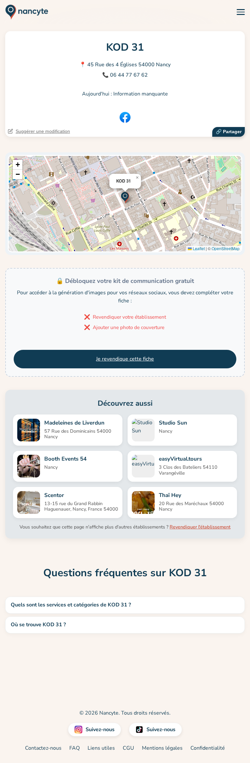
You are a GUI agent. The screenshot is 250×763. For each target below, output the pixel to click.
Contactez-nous (43, 748)
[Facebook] (125, 117)
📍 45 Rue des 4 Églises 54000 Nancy (125, 64)
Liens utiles (101, 748)
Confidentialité (207, 748)
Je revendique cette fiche (125, 358)
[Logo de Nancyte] (24, 12)
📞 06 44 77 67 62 (125, 75)
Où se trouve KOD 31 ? (38, 624)
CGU (128, 748)
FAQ (74, 748)
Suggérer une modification (43, 131)
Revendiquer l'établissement (200, 527)
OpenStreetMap (226, 248)
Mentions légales (162, 748)
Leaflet (198, 248)
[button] (125, 197)
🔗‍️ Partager (229, 131)
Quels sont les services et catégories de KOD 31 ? (71, 604)
